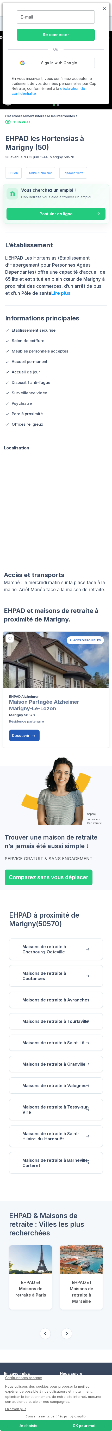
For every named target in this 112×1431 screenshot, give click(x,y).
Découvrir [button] (21, 735)
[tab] (54, 105)
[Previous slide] (45, 1333)
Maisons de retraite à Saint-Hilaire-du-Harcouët (50, 1136)
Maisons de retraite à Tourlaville (55, 1021)
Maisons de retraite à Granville (53, 1064)
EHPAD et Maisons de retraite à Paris (30, 1289)
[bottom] (9, 638)
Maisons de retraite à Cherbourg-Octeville (44, 949)
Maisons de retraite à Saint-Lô (53, 1042)
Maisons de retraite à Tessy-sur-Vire (55, 1109)
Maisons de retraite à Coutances (44, 976)
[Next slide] (66, 1333)
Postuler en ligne (56, 213)
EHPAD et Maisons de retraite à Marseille (81, 1292)
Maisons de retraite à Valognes (54, 1085)
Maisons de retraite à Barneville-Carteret (56, 1163)
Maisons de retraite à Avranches (56, 999)
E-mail (27, 17)
